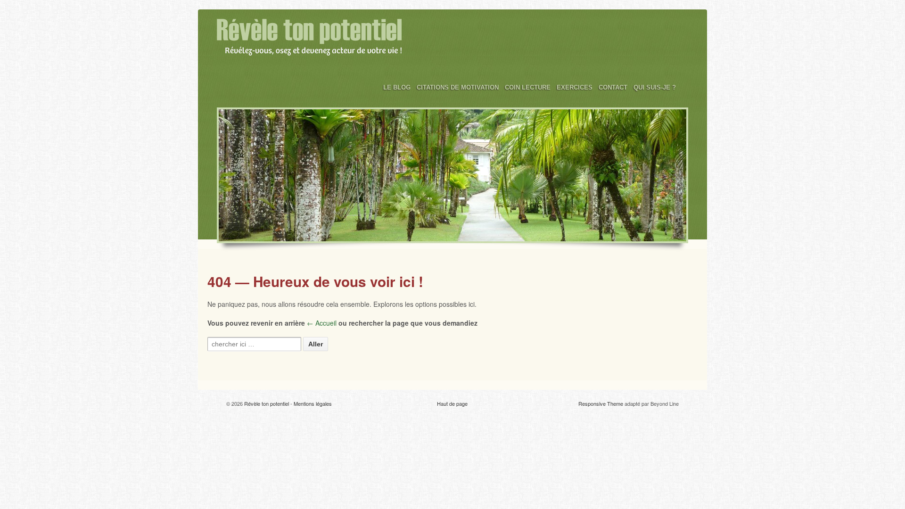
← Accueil (322, 323)
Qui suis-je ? (655, 87)
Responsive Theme (600, 403)
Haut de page (452, 403)
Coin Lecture (528, 87)
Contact (613, 87)
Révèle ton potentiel (266, 403)
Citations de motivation (458, 87)
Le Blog (397, 87)
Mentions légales (313, 403)
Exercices (574, 87)
